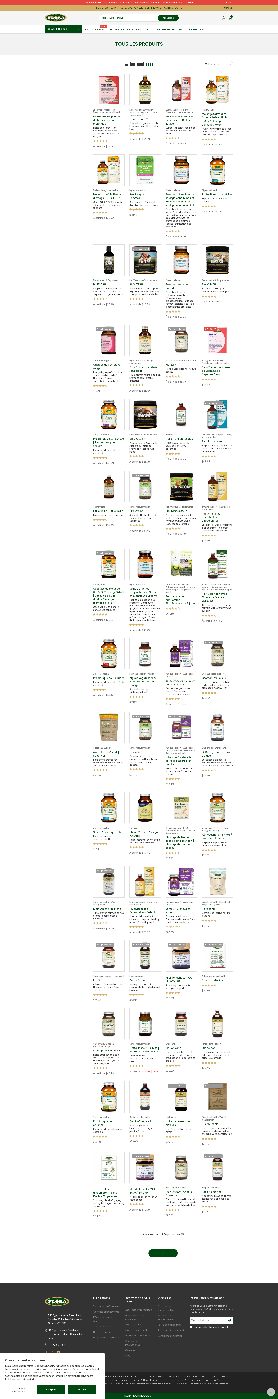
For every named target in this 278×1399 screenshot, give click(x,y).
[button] (139, 1396)
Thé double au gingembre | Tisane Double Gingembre (105, 1183)
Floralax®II (208, 902)
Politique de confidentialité (20, 1379)
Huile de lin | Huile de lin (108, 507)
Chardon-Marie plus (214, 673)
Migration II (136, 1329)
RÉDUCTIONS (95, 29)
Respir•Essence (212, 1182)
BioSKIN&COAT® (176, 507)
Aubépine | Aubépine (179, 1331)
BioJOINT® (209, 283)
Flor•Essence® (138, 119)
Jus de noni (209, 1040)
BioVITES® (136, 283)
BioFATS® (99, 283)
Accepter (50, 1389)
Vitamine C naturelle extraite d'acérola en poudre (178, 755)
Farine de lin (137, 1254)
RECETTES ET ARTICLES (124, 29)
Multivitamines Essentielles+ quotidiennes (211, 514)
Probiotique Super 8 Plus (217, 193)
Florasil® (171, 362)
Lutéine (98, 973)
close (49, 2)
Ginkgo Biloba (210, 1331)
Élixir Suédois (210, 1115)
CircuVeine (136, 507)
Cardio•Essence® (140, 1113)
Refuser (82, 1389)
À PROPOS (194, 29)
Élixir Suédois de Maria (107, 902)
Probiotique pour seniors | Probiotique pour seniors (108, 440)
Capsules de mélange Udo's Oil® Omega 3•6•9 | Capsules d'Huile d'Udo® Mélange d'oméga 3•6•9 (108, 592)
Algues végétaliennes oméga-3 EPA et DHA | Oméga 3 (143, 677)
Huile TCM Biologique (179, 436)
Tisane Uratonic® (212, 973)
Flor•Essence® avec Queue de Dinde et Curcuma (214, 593)
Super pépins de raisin (107, 1042)
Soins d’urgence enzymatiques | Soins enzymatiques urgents (143, 588)
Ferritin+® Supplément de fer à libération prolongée (107, 120)
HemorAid (135, 746)
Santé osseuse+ (212, 438)
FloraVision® (173, 1040)
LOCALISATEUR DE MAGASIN (165, 29)
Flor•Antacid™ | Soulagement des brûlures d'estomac (178, 1258)
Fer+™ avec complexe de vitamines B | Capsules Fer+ (216, 369)
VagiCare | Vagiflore (105, 1251)
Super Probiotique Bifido (108, 826)
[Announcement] (139, 2)
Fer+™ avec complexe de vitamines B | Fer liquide (180, 120)
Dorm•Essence (138, 973)
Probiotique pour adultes (108, 673)
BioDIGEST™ (137, 436)
